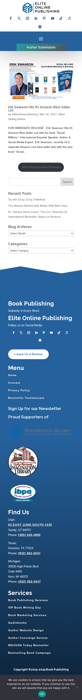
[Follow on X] (19, 18)
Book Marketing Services (27, 615)
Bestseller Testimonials (26, 397)
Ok (42, 694)
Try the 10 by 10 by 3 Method (26, 199)
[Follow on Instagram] (27, 18)
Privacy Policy (19, 390)
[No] (77, 687)
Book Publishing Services (28, 600)
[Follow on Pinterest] (44, 18)
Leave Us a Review (28, 354)
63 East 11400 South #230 (30, 524)
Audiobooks (17, 622)
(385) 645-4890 (29, 535)
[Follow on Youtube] (52, 18)
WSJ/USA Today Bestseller (28, 645)
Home (12, 375)
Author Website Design (26, 630)
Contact (14, 382)
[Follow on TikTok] (61, 18)
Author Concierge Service (28, 637)
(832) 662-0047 (29, 553)
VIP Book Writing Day (24, 607)
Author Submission (41, 47)
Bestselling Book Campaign (29, 652)
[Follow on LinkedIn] (36, 18)
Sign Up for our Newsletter (34, 408)
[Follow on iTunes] (69, 18)
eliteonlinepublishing (24, 114)
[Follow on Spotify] (40, 27)
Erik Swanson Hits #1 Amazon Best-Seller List (39, 108)
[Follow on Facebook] (11, 18)
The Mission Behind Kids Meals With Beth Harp (37, 205)
